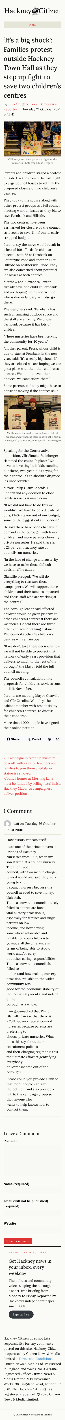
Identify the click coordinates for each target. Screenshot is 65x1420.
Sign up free (21, 1314)
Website (10, 1223)
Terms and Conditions (35, 1359)
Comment (11, 1141)
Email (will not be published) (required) (26, 1203)
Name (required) (16, 1184)
